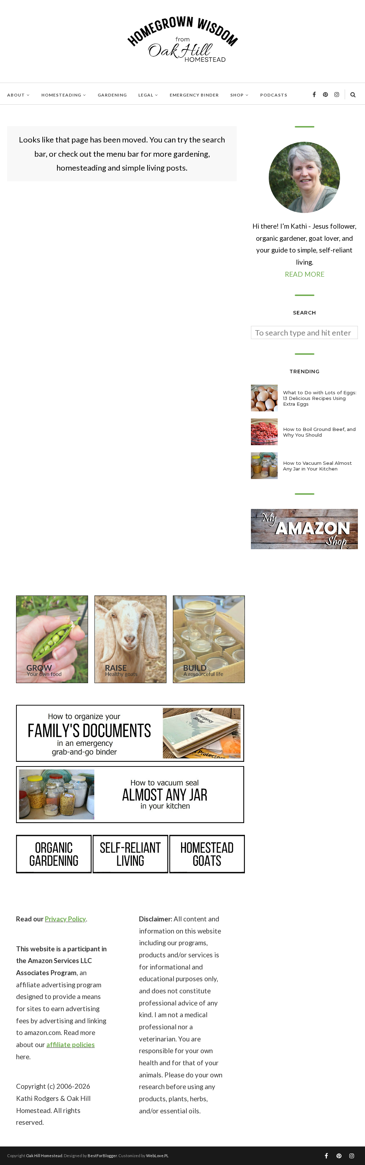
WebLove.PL (157, 1155)
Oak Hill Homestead (44, 1155)
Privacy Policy (65, 919)
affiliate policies (70, 1045)
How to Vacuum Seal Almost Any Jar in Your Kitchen (317, 466)
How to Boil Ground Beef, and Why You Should (319, 432)
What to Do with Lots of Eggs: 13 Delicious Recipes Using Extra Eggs (319, 398)
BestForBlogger (102, 1155)
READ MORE (304, 274)
